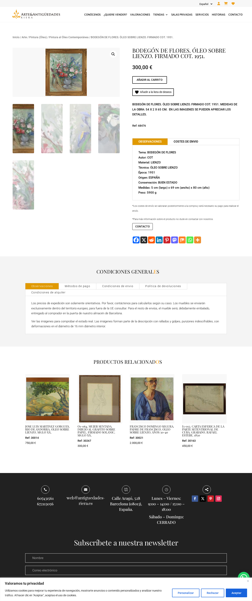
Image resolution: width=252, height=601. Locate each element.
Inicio (16, 37)
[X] (143, 240)
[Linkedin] (159, 240)
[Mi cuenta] (218, 3)
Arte (24, 37)
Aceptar (236, 593)
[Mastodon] (174, 240)
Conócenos (92, 14)
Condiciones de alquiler (48, 292)
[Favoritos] (233, 3)
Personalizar (186, 593)
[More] (197, 240)
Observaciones (42, 286)
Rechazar (213, 593)
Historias (218, 14)
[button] (113, 54)
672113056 (45, 503)
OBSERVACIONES (150, 141)
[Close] (248, 581)
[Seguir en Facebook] (195, 498)
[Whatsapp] (189, 240)
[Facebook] (136, 240)
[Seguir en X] (203, 498)
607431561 (45, 498)
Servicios (202, 14)
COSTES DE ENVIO (186, 141)
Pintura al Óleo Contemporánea (69, 37)
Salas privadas (181, 14)
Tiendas (158, 14)
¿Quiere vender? (115, 14)
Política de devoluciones (163, 286)
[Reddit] (151, 240)
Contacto (235, 14)
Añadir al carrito (150, 79)
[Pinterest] (166, 240)
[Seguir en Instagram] (218, 498)
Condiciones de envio (117, 286)
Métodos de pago (77, 286)
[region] (126, 589)
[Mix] (182, 240)
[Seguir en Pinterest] (211, 498)
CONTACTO (142, 226)
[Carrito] (226, 3)
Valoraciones (140, 14)
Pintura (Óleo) (38, 37)
